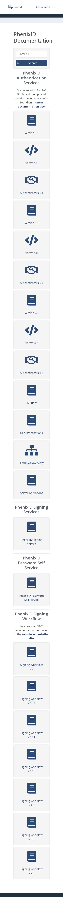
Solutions (31, 403)
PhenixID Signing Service (31, 542)
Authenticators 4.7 (31, 373)
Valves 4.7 (31, 343)
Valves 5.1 (31, 163)
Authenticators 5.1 (31, 193)
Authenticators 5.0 (31, 283)
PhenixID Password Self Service (31, 598)
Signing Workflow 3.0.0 (31, 667)
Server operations (31, 493)
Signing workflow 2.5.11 (32, 735)
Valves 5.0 (31, 253)
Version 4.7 (31, 313)
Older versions (45, 7)
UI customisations (31, 433)
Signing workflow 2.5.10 (32, 769)
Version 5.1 (31, 133)
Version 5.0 (31, 223)
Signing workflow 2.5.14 (32, 701)
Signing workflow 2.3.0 (32, 837)
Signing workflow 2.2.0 (32, 871)
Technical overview (32, 463)
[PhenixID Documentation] (15, 7)
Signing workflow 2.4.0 (32, 803)
